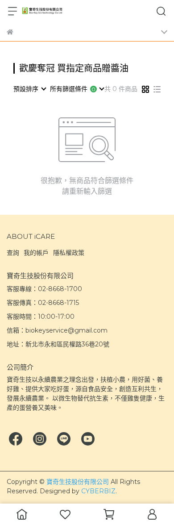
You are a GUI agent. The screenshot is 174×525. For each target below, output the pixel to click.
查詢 (13, 253)
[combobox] (29, 89)
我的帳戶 (36, 253)
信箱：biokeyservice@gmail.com (57, 330)
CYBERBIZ (98, 491)
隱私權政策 (68, 253)
